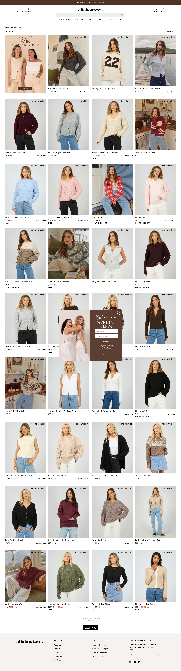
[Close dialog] (119, 312)
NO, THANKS (106, 354)
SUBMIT (106, 341)
